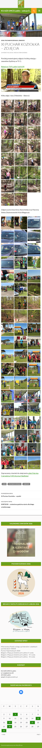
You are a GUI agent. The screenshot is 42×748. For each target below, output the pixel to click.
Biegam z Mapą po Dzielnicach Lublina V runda (17, 653)
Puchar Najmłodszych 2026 (10, 651)
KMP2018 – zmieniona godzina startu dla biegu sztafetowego (17, 504)
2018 (2, 40)
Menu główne (39, 10)
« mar (3, 734)
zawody (26, 484)
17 (10, 722)
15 (38, 718)
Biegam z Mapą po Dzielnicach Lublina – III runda (18, 657)
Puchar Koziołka (11, 40)
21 (32, 722)
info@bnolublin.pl (11, 677)
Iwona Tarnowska (20, 52)
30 (4, 731)
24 (10, 726)
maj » (38, 734)
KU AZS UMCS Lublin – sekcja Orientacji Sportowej (16, 10)
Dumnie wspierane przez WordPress (12, 745)
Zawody (22, 40)
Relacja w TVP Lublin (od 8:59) (12, 66)
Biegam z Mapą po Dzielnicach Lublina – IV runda (18, 655)
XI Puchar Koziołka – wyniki (11, 495)
